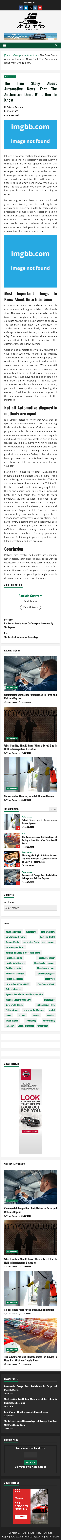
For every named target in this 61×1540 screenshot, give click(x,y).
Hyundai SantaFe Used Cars (18, 999)
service (36, 1015)
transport (10, 1025)
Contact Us (15, 1532)
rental (52, 1010)
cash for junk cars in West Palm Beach (23, 952)
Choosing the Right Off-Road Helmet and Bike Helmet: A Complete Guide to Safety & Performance (12, 859)
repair (8, 1015)
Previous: (28, 623)
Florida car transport (15, 973)
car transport (48, 942)
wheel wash (42, 1025)
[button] (4, 45)
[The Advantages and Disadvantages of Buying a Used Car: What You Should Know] (30, 1335)
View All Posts (30, 607)
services (51, 1015)
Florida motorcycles (45, 973)
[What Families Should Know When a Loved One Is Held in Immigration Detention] (30, 724)
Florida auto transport (44, 963)
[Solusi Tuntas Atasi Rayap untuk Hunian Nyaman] (30, 774)
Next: (21, 635)
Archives (9, 902)
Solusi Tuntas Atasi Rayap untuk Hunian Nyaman (29, 796)
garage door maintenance (17, 984)
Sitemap (48, 1532)
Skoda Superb (12, 1020)
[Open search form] (56, 45)
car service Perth (31, 942)
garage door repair (46, 984)
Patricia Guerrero (30, 595)
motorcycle (49, 999)
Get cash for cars (13, 989)
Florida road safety (14, 978)
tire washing (49, 1020)
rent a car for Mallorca (34, 1010)
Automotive (30, 55)
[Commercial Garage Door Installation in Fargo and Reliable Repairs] (30, 673)
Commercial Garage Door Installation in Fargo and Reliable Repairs (30, 696)
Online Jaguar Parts (46, 1005)
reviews (22, 1015)
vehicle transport (26, 1025)
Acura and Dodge (13, 931)
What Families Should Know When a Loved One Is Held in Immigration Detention (30, 747)
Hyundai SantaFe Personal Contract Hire (24, 994)
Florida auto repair (46, 957)
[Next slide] (55, 809)
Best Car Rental (47, 937)
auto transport (48, 931)
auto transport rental (15, 937)
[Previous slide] (51, 809)
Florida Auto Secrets (15, 963)
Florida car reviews (46, 968)
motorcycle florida (14, 1005)
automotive (31, 931)
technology (31, 1020)
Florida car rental (13, 968)
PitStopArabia (12, 1010)
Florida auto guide (14, 957)
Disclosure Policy (32, 1532)
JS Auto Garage (12, 55)
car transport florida (15, 947)
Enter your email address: (30, 1457)
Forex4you (50, 978)
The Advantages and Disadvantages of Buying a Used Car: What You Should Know (12, 840)
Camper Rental (12, 942)
